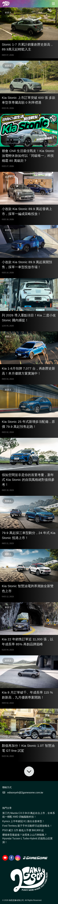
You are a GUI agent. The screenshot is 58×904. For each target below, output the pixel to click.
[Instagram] (18, 858)
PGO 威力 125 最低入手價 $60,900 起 (23, 830)
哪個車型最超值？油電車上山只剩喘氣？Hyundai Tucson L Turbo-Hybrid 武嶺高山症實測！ (27, 838)
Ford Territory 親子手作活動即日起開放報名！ (27, 825)
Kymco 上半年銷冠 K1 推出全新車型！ (23, 821)
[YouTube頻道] (5, 858)
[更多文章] (29, 771)
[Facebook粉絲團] (11, 858)
